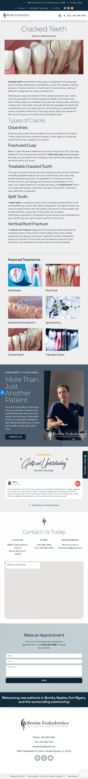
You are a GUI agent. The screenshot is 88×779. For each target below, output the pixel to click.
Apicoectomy (53, 322)
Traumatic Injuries (55, 354)
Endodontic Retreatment (22, 322)
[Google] (68, 8)
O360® (22, 776)
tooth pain (44, 88)
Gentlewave (14, 290)
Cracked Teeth (16, 354)
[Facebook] (64, 8)
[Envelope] (72, 8)
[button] (60, 16)
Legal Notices (72, 776)
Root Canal (51, 290)
